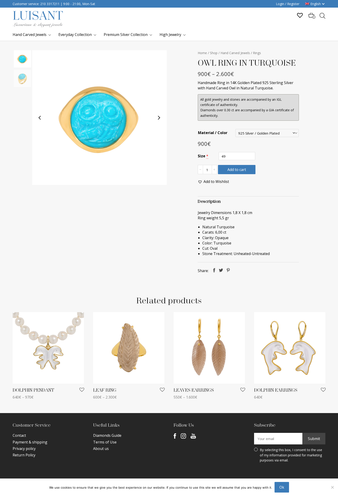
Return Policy (24, 455)
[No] (332, 487)
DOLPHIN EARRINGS (275, 390)
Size (201, 155)
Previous (40, 118)
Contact (19, 435)
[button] (213, 181)
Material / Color (212, 132)
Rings (257, 53)
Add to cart (236, 169)
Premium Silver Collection (126, 34)
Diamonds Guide (107, 435)
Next (159, 118)
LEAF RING (104, 390)
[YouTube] (193, 436)
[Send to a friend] (235, 270)
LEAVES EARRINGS (194, 390)
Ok (281, 487)
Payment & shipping (30, 442)
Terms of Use (105, 442)
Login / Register (287, 4)
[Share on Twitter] (221, 270)
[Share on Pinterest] (228, 270)
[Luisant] (38, 25)
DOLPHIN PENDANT (33, 390)
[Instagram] (183, 436)
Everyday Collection (75, 34)
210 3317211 (50, 4)
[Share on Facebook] (214, 270)
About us (101, 448)
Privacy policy (24, 448)
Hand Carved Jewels (29, 34)
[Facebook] (175, 436)
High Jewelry (170, 34)
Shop (214, 53)
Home (202, 53)
